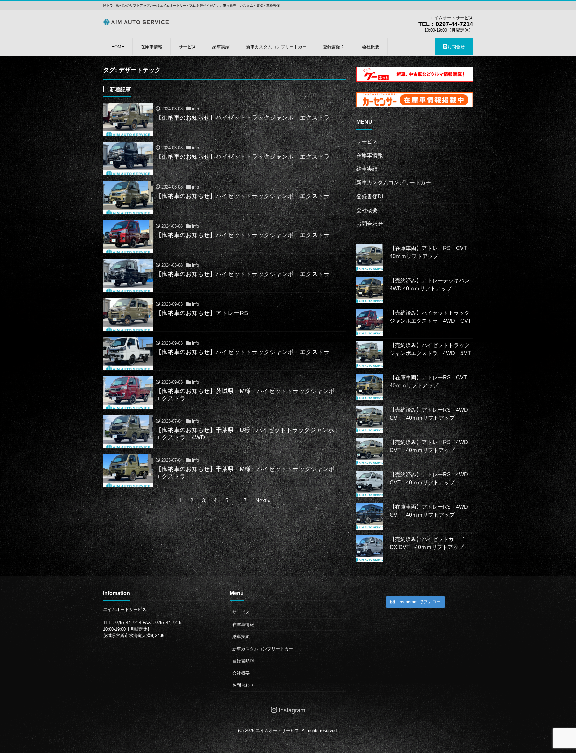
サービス (187, 46)
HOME (117, 46)
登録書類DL (334, 46)
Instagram (291, 710)
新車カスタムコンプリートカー (276, 46)
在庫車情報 (151, 46)
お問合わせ (369, 224)
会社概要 (370, 46)
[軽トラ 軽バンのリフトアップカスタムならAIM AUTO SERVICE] (136, 21)
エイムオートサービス (277, 730)
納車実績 (221, 46)
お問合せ (456, 46)
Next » (263, 500)
